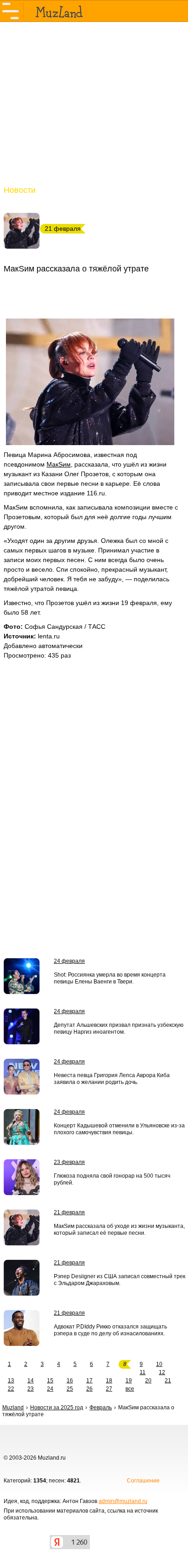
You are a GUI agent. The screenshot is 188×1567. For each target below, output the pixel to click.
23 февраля (69, 1162)
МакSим (59, 464)
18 (109, 1380)
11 (143, 1372)
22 (11, 1389)
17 (89, 1380)
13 (11, 1380)
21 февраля (69, 1212)
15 (50, 1380)
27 (109, 1389)
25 (70, 1389)
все (129, 1389)
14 (30, 1380)
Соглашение (143, 1480)
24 (50, 1389)
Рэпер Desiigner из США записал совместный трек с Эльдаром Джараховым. (119, 1279)
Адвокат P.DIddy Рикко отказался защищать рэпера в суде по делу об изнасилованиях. (110, 1330)
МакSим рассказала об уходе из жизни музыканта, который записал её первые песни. (119, 1229)
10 (159, 1364)
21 (168, 1380)
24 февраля (69, 961)
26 (89, 1389)
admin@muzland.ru (123, 1501)
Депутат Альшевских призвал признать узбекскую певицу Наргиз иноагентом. (118, 1028)
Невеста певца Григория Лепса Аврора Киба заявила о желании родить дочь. (112, 1078)
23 (30, 1389)
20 (148, 1380)
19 (128, 1380)
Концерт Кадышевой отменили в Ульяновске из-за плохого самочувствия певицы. (119, 1129)
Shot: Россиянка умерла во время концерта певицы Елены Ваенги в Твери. (110, 978)
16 (70, 1380)
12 (162, 1372)
